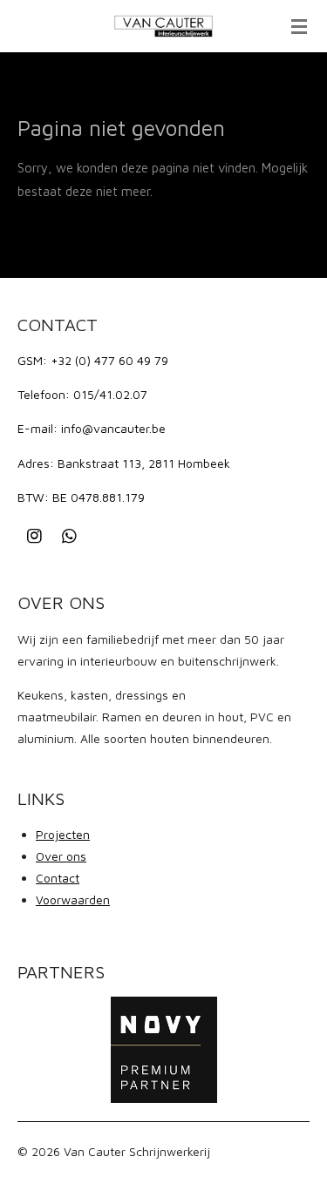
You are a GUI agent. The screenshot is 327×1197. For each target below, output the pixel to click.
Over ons (61, 856)
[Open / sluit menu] (299, 26)
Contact (57, 877)
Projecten (63, 834)
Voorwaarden (73, 899)
